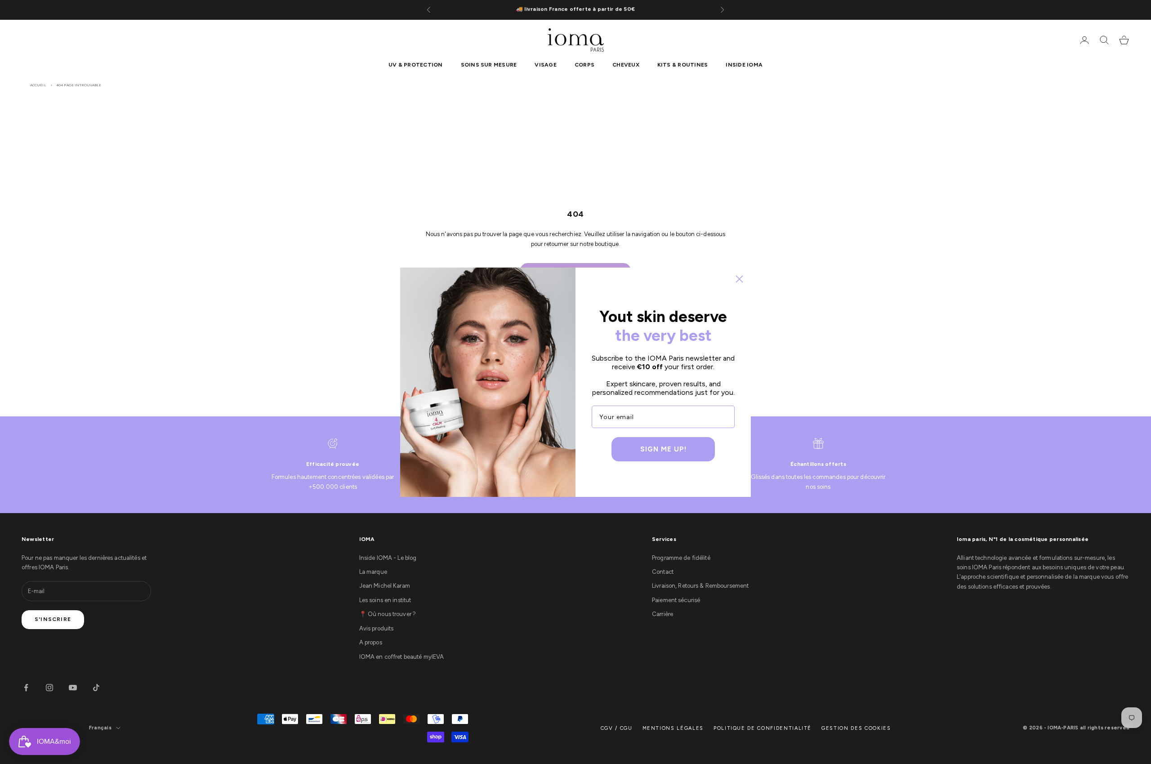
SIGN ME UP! (663, 449)
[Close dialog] (739, 279)
